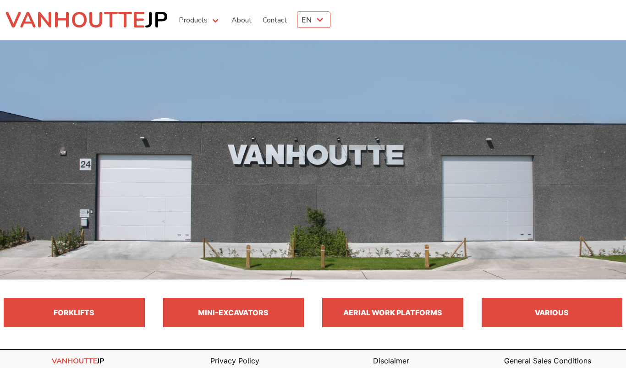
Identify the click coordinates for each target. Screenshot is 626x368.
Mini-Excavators (233, 312)
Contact (275, 20)
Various (552, 312)
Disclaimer (391, 360)
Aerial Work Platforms (392, 312)
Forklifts (74, 312)
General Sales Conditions (547, 360)
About (241, 20)
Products (193, 20)
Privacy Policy (234, 360)
